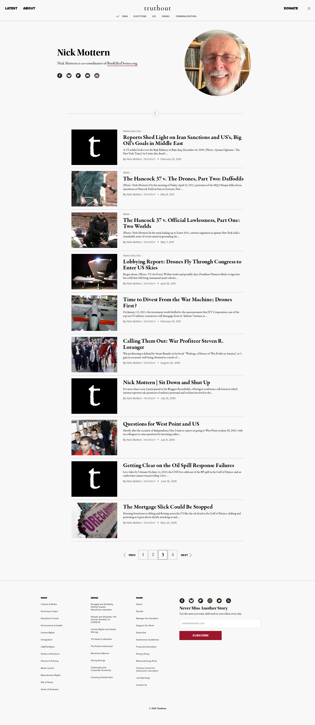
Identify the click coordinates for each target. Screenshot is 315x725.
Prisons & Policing (50, 660)
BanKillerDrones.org (122, 63)
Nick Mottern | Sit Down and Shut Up (166, 383)
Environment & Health (52, 625)
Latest (11, 8)
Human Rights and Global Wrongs (103, 631)
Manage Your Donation (147, 618)
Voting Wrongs (98, 660)
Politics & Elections (50, 653)
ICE (154, 16)
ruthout (149, 159)
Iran (125, 16)
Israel (166, 16)
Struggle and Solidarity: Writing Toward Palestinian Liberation (102, 607)
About (29, 8)
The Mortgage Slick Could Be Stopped (168, 507)
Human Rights (48, 632)
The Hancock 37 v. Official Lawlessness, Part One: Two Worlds (181, 223)
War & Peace (47, 682)
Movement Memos (100, 653)
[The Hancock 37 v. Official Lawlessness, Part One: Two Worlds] (94, 230)
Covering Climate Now (102, 677)
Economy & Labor (49, 611)
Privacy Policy (142, 653)
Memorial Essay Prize (146, 660)
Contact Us (141, 684)
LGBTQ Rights (48, 646)
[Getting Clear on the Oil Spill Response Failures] (94, 479)
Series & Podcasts (50, 689)
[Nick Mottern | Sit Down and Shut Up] (94, 396)
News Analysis (132, 131)
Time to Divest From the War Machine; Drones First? (177, 303)
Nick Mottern (134, 159)
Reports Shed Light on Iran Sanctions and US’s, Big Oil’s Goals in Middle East (182, 141)
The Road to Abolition (101, 639)
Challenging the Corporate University (101, 669)
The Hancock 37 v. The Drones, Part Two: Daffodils (183, 179)
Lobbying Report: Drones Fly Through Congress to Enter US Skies (182, 265)
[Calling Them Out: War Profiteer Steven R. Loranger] (94, 354)
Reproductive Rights (51, 675)
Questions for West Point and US (161, 424)
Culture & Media (49, 604)
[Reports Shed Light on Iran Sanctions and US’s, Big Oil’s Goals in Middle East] (94, 147)
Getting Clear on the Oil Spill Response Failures (178, 466)
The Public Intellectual (102, 646)
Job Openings (143, 677)
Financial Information (146, 646)
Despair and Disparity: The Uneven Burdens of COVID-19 (103, 619)
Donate (291, 8)
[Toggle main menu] (307, 8)
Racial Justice (47, 668)
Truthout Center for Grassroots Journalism (147, 669)
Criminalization (186, 16)
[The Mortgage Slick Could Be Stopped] (94, 520)
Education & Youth (50, 618)
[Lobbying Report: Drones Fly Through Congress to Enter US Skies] (94, 271)
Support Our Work (145, 625)
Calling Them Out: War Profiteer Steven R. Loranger (173, 344)
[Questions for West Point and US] (94, 437)
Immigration (46, 639)
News (126, 172)
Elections (139, 16)
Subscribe (141, 632)
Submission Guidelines (147, 639)
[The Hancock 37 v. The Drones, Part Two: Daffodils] (94, 188)
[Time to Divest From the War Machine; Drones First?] (94, 313)
